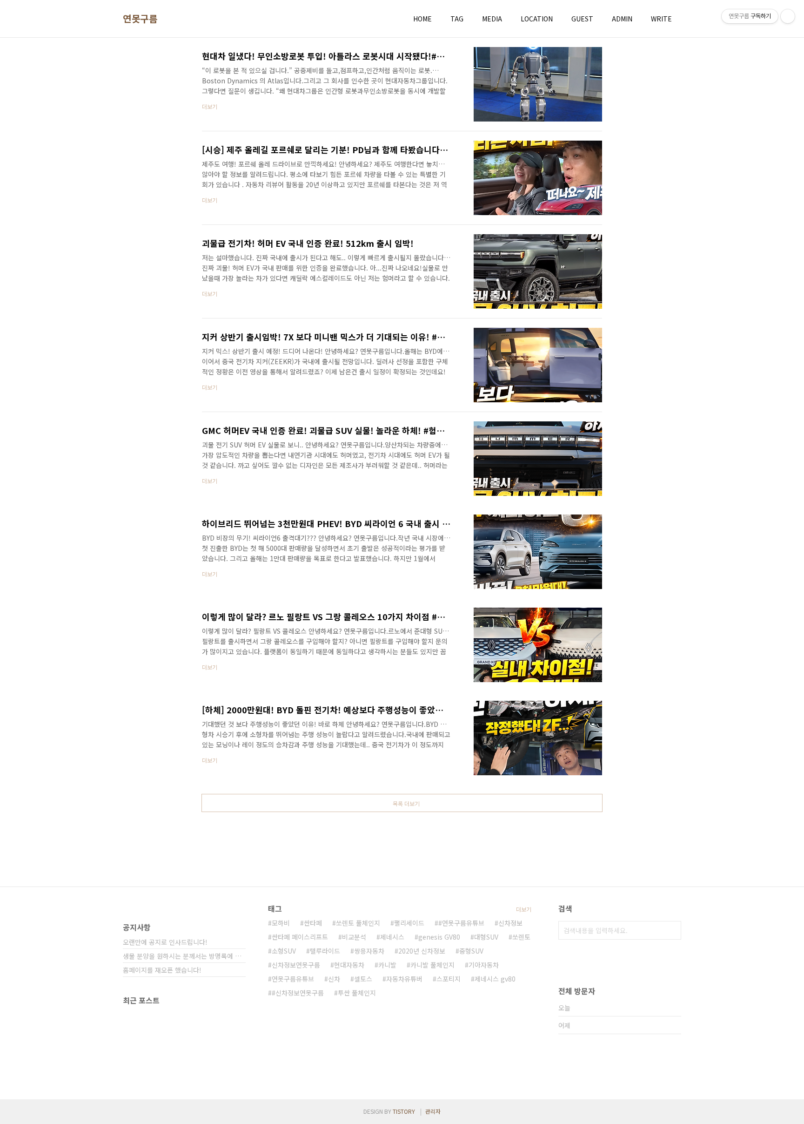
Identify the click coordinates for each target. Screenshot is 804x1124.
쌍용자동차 (369, 950)
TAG (456, 18)
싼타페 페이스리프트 (300, 936)
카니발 (387, 964)
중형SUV (471, 950)
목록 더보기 (406, 803)
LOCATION (537, 18)
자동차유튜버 (404, 978)
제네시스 (392, 936)
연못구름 (140, 18)
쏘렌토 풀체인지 (358, 923)
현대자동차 (349, 964)
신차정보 (510, 923)
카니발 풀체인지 (432, 964)
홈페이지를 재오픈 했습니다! (162, 970)
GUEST (582, 18)
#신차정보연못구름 (298, 992)
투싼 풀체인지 (357, 992)
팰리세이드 (409, 923)
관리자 (433, 1111)
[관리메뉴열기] (788, 16)
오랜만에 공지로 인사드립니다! (165, 942)
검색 (672, 930)
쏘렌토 (521, 936)
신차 (334, 978)
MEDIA (492, 18)
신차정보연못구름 (296, 964)
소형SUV (284, 950)
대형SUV (486, 936)
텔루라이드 (325, 950)
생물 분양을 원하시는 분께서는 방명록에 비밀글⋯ (184, 956)
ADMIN (622, 18)
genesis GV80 (439, 936)
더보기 (523, 909)
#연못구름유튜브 (461, 923)
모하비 (281, 923)
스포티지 (448, 978)
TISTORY (404, 1111)
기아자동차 (484, 964)
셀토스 (363, 978)
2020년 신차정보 (421, 950)
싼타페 (313, 923)
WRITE (661, 18)
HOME (422, 18)
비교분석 (354, 936)
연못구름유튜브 (293, 978)
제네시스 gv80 (495, 978)
